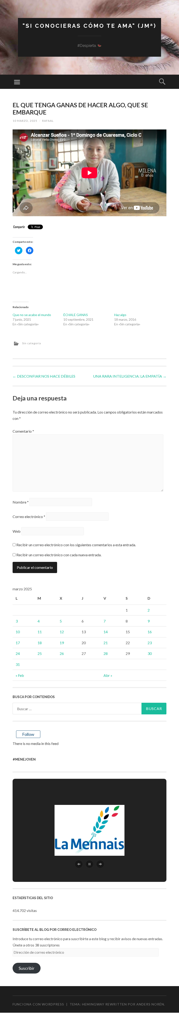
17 (18, 642)
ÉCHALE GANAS (75, 315)
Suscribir (26, 968)
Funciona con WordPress (38, 1004)
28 (105, 653)
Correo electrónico (29, 516)
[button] (79, 864)
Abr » (107, 675)
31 (18, 664)
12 (62, 631)
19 (62, 642)
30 (150, 653)
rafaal (48, 120)
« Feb (20, 675)
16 (150, 631)
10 (18, 631)
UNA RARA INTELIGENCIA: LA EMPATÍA (129, 376)
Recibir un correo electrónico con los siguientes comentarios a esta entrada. (76, 545)
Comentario (23, 431)
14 (105, 631)
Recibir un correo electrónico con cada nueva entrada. (58, 555)
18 (40, 642)
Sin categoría (31, 343)
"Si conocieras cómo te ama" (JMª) (89, 25)
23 (150, 642)
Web (17, 531)
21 (105, 642)
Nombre (21, 502)
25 (40, 653)
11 (40, 631)
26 (62, 653)
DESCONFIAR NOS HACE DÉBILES (44, 376)
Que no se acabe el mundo (32, 315)
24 (18, 653)
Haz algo (120, 315)
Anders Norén (150, 1004)
